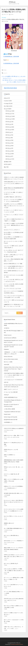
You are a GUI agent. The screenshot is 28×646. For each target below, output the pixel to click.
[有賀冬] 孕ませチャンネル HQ (11, 449)
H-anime (6, 100)
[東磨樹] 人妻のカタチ (9, 523)
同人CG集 (6, 106)
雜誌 (5, 167)
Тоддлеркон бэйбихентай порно (12, 411)
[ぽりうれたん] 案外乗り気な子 (11, 563)
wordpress (6, 328)
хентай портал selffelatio (10, 337)
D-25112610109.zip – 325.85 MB (11, 56)
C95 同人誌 (8, 148)
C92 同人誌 (8, 140)
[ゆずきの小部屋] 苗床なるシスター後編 (13, 263)
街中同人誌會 (7, 164)
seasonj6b (6, 364)
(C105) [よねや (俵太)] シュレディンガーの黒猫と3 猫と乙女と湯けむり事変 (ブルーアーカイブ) (14, 556)
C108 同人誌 (8, 132)
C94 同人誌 (8, 145)
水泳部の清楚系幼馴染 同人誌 (10, 397)
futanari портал (7, 335)
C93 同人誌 (8, 143)
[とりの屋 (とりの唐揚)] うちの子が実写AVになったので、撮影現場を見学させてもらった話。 (14, 225)
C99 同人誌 (8, 159)
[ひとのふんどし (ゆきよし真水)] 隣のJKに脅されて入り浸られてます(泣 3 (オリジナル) (13, 502)
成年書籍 (6, 161)
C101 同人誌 (8, 113)
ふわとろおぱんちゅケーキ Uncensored (13, 379)
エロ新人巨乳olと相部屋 (9, 409)
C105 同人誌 (8, 124)
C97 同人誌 (8, 153)
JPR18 (12, 14)
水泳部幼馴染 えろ (8, 422)
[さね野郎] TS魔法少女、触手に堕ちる (12, 196)
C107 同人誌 (8, 129)
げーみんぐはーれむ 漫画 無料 (11, 392)
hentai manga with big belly (10, 417)
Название (6, 349)
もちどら (5, 73)
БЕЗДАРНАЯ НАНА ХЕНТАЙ (10, 419)
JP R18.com (12, 2)
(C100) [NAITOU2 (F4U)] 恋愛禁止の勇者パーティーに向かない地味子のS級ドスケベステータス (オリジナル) (14, 375)
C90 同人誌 (8, 135)
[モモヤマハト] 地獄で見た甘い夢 (11, 474)
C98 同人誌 (8, 156)
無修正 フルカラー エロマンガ (11, 389)
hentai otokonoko (8, 356)
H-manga (6, 103)
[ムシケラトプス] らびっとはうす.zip (12, 288)
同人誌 (4, 70)
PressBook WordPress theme (16, 644)
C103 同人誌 (8, 119)
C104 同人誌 (8, 121)
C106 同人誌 (8, 127)
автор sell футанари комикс (11, 359)
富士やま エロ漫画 (8, 361)
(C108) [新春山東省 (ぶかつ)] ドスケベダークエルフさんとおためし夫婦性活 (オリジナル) (14, 183)
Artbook (6, 98)
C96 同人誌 (8, 151)
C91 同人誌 (7, 137)
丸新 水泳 (6, 382)
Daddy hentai (7, 414)
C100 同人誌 (8, 111)
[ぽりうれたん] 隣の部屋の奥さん (11, 535)
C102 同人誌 (8, 116)
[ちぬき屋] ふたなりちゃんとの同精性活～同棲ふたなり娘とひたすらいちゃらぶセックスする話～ (14, 205)
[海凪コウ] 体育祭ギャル (9, 454)
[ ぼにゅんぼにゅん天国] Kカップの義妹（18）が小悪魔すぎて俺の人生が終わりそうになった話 (14, 570)
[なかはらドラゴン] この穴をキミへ (12, 229)
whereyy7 (6, 394)
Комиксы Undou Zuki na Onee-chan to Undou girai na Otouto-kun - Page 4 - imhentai (13, 368)
